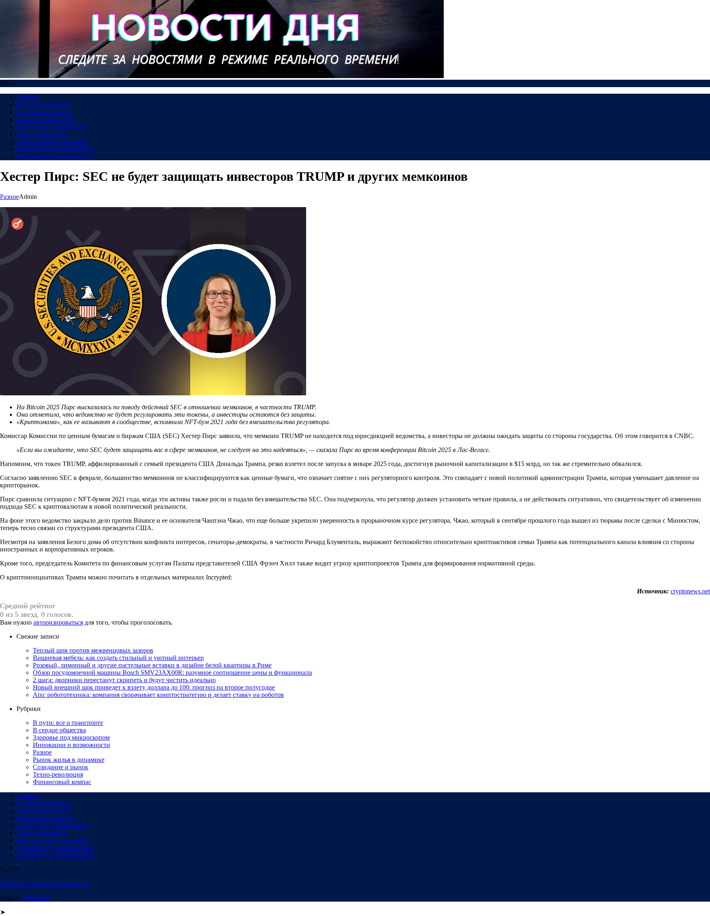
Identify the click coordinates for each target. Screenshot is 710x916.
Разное (9, 196)
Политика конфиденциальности (45, 883)
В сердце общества (42, 104)
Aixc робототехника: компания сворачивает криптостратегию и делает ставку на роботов (158, 694)
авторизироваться (58, 622)
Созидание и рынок (44, 111)
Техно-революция (41, 134)
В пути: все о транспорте (51, 126)
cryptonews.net (690, 591)
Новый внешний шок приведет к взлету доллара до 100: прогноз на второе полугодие (154, 687)
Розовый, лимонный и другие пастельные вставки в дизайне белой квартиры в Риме (152, 665)
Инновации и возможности (55, 156)
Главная (27, 97)
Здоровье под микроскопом (54, 148)
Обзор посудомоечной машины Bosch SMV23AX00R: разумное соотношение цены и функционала (172, 672)
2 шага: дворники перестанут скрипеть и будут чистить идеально (124, 679)
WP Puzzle (37, 897)
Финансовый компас (45, 119)
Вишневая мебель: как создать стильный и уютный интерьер (118, 657)
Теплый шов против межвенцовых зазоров (93, 650)
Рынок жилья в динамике (52, 141)
